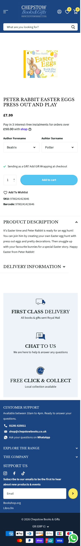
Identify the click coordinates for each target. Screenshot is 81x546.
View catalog (5, 11)
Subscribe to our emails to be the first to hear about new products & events (32, 479)
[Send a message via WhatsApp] (70, 538)
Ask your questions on (29, 435)
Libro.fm (8, 506)
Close (39, 446)
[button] (15, 176)
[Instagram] (5, 471)
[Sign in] (59, 12)
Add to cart (49, 180)
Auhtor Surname (52, 138)
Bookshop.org (12, 500)
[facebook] (14, 471)
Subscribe (70, 491)
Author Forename (14, 138)
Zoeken (73, 27)
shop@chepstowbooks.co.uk (28, 429)
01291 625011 (17, 423)
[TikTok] (23, 471)
